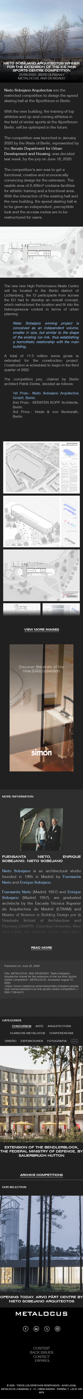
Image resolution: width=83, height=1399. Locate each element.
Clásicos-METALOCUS (27, 1033)
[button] (7, 1111)
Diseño (10, 1041)
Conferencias (61, 1033)
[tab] (21, 1026)
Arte (39, 1026)
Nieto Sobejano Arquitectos (28, 90)
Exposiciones (32, 1041)
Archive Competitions (41, 1175)
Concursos (21, 1026)
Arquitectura (59, 1026)
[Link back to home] (41, 1316)
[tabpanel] (41, 1112)
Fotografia (57, 1041)
